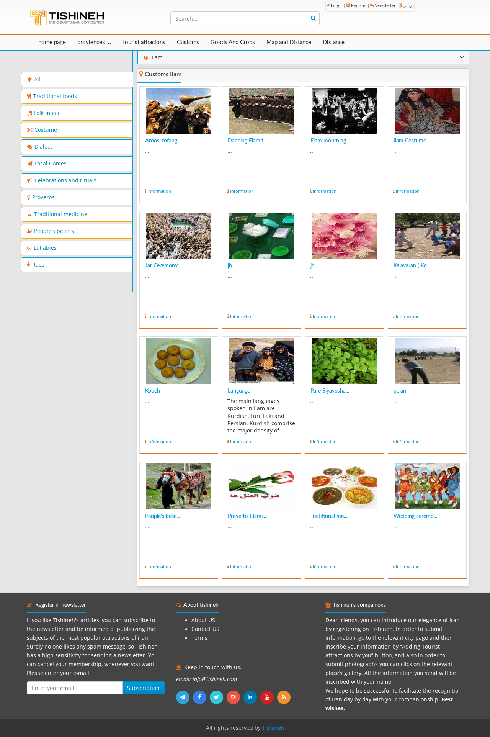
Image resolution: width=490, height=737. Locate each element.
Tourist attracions (143, 42)
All (37, 79)
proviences (91, 42)
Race (38, 264)
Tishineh (273, 727)
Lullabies (45, 247)
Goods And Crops (233, 42)
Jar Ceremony (161, 266)
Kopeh (152, 391)
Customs (188, 42)
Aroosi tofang (161, 141)
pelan (400, 391)
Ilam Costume (410, 141)
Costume (45, 129)
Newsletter (384, 5)
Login (336, 5)
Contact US (205, 629)
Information (159, 191)
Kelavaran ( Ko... (412, 266)
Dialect (43, 146)
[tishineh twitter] (218, 697)
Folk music (47, 113)
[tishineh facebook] (201, 697)
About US (203, 620)
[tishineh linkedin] (251, 697)
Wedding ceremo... (415, 516)
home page (52, 42)
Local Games (50, 163)
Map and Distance (288, 42)
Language (239, 391)
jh (230, 266)
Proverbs (43, 197)
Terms (199, 637)
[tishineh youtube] (268, 697)
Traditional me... (328, 516)
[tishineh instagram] (235, 697)
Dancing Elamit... (247, 141)
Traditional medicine (60, 214)
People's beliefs (54, 231)
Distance (334, 42)
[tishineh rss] (284, 697)
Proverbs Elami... (247, 516)
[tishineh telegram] (184, 697)
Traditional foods (55, 96)
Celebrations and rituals (65, 180)
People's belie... (162, 516)
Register (359, 5)
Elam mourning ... (330, 141)
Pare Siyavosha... (329, 391)
